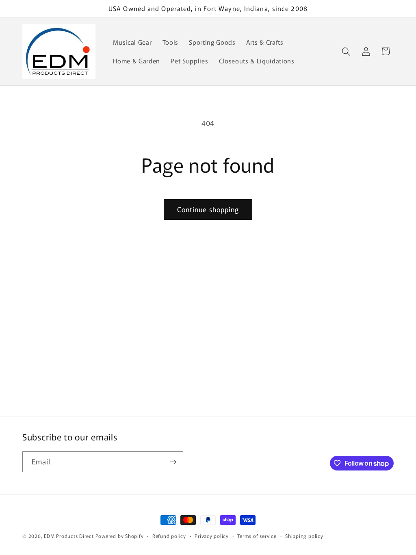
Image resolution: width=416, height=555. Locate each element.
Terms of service (256, 535)
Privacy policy (212, 535)
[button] (346, 51)
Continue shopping (208, 209)
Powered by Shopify (119, 535)
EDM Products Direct (69, 535)
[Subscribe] (173, 462)
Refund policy (169, 535)
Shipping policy (304, 535)
